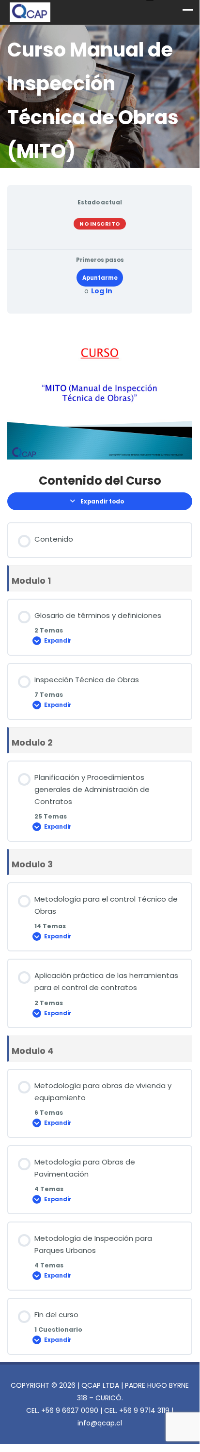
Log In (101, 291)
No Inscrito (99, 224)
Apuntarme (100, 278)
